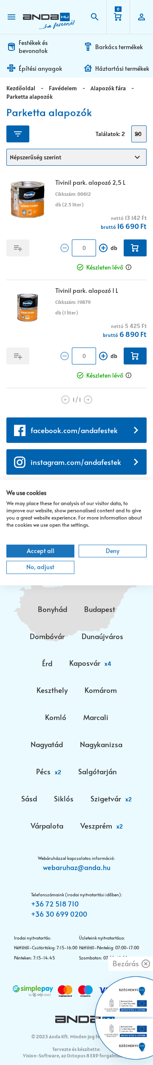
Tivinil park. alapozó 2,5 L (90, 182)
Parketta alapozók (29, 96)
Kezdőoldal (20, 88)
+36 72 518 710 (55, 903)
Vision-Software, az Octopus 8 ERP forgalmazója (76, 1055)
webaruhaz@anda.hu (76, 867)
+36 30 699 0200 (59, 913)
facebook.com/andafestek (74, 430)
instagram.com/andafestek (76, 462)
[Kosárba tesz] (135, 247)
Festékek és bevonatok (33, 47)
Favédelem (63, 88)
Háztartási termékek (122, 68)
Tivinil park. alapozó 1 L (86, 290)
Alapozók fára (108, 88)
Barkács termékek (119, 47)
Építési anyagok (40, 68)
